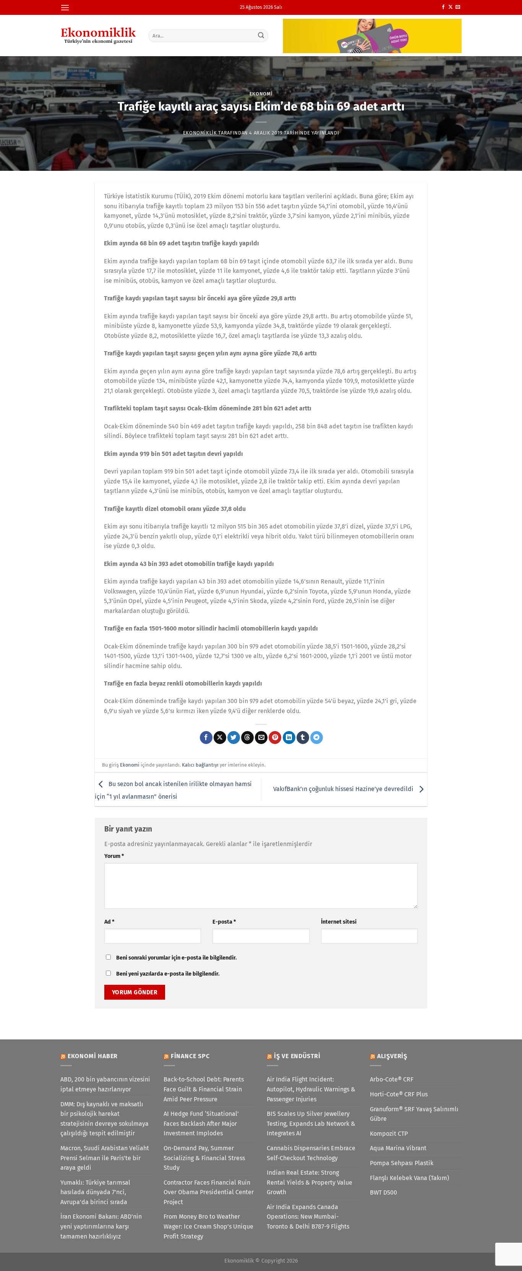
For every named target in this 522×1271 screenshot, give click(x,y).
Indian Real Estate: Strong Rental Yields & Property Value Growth (309, 1182)
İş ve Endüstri (297, 1056)
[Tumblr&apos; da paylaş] (303, 737)
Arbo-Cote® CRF (391, 1079)
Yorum (114, 856)
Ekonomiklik (200, 133)
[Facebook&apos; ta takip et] (443, 7)
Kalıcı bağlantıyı (200, 765)
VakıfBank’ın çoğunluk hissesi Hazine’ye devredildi (344, 789)
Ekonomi (261, 94)
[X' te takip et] (450, 7)
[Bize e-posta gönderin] (458, 7)
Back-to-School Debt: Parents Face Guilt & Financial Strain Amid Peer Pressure (204, 1089)
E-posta (224, 922)
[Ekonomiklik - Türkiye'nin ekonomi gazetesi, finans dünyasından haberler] (98, 35)
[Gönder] (261, 35)
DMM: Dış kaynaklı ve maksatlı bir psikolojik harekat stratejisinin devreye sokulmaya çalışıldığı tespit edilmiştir (104, 1119)
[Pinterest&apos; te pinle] (275, 737)
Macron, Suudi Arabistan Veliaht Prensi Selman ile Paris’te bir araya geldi (104, 1158)
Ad (109, 922)
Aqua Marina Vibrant (398, 1148)
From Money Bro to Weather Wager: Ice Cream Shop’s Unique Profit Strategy (208, 1226)
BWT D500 (383, 1192)
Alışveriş (392, 1056)
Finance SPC (190, 1056)
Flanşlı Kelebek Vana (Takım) (409, 1178)
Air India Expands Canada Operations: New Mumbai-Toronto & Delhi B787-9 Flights (308, 1216)
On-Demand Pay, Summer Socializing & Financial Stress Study (204, 1158)
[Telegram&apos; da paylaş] (316, 737)
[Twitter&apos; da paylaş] (233, 737)
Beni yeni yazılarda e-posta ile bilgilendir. (167, 974)
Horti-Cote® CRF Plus (399, 1094)
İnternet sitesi (339, 922)
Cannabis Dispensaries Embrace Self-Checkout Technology (311, 1153)
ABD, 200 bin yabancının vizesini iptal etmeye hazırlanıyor (105, 1084)
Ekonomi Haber (93, 1056)
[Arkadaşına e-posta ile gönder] (261, 737)
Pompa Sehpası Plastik (401, 1163)
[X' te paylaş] (220, 737)
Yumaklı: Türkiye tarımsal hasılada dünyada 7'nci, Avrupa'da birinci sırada (95, 1192)
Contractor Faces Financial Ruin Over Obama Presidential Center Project (209, 1192)
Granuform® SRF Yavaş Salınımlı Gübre (414, 1114)
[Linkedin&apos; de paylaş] (289, 737)
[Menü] (65, 7)
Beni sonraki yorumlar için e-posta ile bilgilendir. (176, 958)
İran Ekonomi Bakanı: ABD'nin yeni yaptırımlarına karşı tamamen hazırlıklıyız (101, 1226)
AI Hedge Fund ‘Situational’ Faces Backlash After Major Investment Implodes (201, 1123)
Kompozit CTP (389, 1133)
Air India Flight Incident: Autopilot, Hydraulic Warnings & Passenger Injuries (311, 1089)
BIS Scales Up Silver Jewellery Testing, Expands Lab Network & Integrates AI (311, 1123)
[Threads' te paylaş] (247, 737)
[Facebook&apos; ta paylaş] (206, 737)
